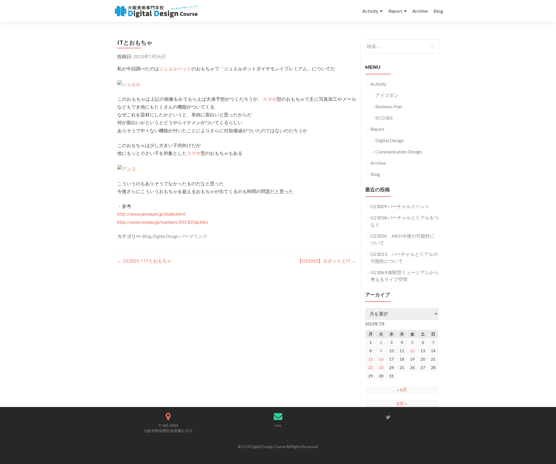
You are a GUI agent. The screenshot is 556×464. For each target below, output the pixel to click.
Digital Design (165, 236)
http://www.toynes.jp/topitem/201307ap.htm (162, 222)
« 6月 (402, 389)
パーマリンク (193, 236)
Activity (370, 11)
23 (381, 367)
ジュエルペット (175, 68)
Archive (420, 11)
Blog (438, 11)
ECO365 (384, 117)
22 (370, 367)
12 (412, 350)
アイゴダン (386, 95)
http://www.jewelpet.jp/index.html (151, 214)
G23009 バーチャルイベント (399, 206)
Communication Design (398, 151)
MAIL (278, 425)
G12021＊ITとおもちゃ (144, 260)
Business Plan (388, 106)
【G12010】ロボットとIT (326, 260)
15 (370, 359)
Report (395, 11)
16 (381, 359)
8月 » (402, 403)
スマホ (270, 99)
